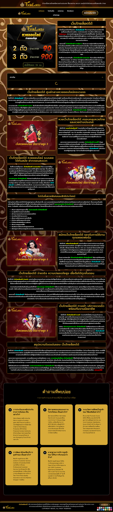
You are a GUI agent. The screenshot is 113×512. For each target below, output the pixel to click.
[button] (102, 77)
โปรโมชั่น (51, 11)
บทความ (61, 11)
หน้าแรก (41, 11)
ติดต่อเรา (70, 11)
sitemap (56, 15)
